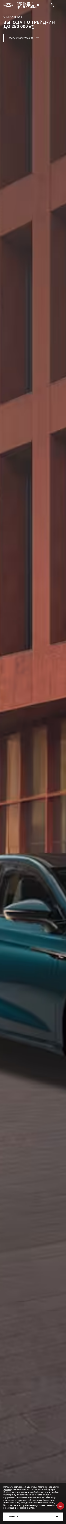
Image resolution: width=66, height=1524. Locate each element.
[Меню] (61, 5)
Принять (13, 1517)
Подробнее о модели (20, 38)
